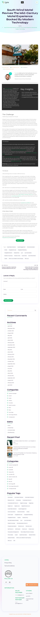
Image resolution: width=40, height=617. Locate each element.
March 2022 (10, 373)
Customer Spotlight (9, 69)
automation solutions (29, 497)
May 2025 (10, 335)
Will (14, 540)
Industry (10, 400)
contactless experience (16, 196)
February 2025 (11, 342)
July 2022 (10, 368)
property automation (12, 526)
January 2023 (11, 356)
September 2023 (11, 347)
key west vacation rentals (13, 520)
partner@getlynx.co (18, 603)
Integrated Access (12, 249)
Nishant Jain (6, 67)
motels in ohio (17, 255)
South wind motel (32, 255)
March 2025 (10, 340)
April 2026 (10, 326)
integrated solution (8, 252)
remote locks (29, 526)
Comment (5, 281)
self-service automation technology (18, 149)
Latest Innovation (12, 405)
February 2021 (11, 382)
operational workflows (25, 202)
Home (20, 25)
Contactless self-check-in (13, 503)
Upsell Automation (23, 534)
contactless (18, 500)
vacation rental (32, 534)
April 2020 (10, 385)
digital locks (17, 505)
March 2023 (10, 352)
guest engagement (21, 247)
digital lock (10, 505)
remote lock (21, 526)
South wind (24, 255)
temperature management (13, 531)
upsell (5, 258)
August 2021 (10, 380)
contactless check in (27, 500)
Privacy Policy (8, 562)
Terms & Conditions (9, 565)
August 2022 (10, 366)
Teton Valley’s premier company (27, 531)
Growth (10, 395)
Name (4, 289)
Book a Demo (20, 240)
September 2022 (11, 363)
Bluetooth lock (11, 500)
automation (10, 497)
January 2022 (11, 375)
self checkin (17, 529)
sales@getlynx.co (21, 595)
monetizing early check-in (22, 523)
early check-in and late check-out (26, 194)
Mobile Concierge (11, 523)
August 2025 (10, 333)
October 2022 (11, 361)
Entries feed (10, 427)
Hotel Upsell (10, 514)
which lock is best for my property (16, 258)
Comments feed (11, 430)
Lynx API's (28, 596)
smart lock (24, 529)
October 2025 (11, 330)
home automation (31, 247)
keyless (19, 517)
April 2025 (10, 337)
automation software (19, 497)
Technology (11, 412)
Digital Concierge (23, 503)
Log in (9, 425)
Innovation (11, 402)
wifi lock (27, 258)
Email (22, 289)
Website (4, 294)
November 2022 (11, 359)
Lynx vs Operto (29, 593)
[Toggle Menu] (22, 2)
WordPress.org (11, 432)
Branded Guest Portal (15, 161)
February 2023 (11, 354)
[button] (32, 584)
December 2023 (11, 344)
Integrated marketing (22, 249)
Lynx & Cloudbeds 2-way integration (12, 156)
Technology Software (13, 414)
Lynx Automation (28, 252)
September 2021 (11, 377)
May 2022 (10, 370)
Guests (10, 398)
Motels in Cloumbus (8, 255)
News (10, 407)
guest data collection (11, 247)
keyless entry (16, 252)
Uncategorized (12, 417)
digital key (31, 503)
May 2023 (10, 349)
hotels (5, 249)
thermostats (10, 534)
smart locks (31, 529)
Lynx (16, 73)
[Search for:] (22, 310)
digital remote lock (26, 505)
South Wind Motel (8, 88)
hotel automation (21, 511)
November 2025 (11, 328)
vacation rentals (11, 537)
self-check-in (10, 529)
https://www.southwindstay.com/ (9, 237)
